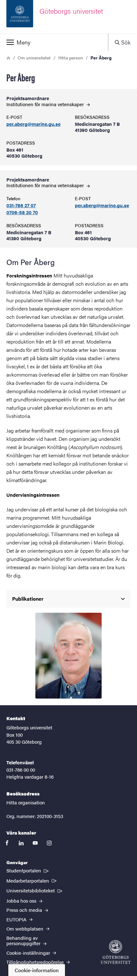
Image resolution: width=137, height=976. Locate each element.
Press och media (24, 909)
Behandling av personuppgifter (24, 940)
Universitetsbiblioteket (34, 890)
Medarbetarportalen (32, 880)
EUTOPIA (17, 919)
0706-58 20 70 (22, 212)
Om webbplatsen (25, 928)
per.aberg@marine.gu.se (33, 124)
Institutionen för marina (45, 104)
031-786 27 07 (21, 205)
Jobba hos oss (22, 900)
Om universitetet (34, 57)
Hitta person (70, 57)
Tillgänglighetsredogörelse (35, 962)
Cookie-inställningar (28, 952)
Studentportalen (28, 870)
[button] (54, 42)
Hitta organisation (25, 802)
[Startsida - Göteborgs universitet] (116, 952)
